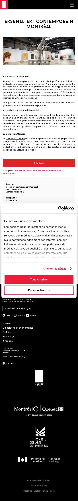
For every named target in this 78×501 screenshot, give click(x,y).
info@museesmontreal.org (14, 356)
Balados (9, 336)
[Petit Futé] (8, 363)
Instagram (20, 315)
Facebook (9, 315)
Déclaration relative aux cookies (39, 490)
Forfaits (7, 332)
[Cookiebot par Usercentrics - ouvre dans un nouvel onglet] (58, 208)
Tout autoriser (39, 279)
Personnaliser (37, 290)
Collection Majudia (15, 138)
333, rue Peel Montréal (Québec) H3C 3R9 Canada (14, 350)
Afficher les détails (55, 268)
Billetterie (39, 163)
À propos (8, 341)
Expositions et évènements (18, 327)
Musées (7, 323)
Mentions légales (39, 485)
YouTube (33, 315)
